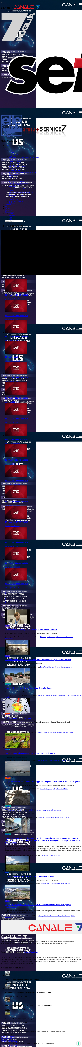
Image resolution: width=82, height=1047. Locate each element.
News (6, 206)
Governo (57, 667)
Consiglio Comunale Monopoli (18, 183)
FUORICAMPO (14, 165)
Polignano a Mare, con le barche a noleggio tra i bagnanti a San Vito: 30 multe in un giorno (42, 782)
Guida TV (8, 205)
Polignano (49, 789)
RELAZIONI (13, 169)
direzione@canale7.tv (31, 952)
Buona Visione (13, 178)
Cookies (3, 1042)
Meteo (40, 732)
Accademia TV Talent (16, 196)
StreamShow (13, 1045)
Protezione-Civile (61, 732)
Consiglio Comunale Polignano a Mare (21, 192)
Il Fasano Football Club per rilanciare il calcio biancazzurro (29, 876)
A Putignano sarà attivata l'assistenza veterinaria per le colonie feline (33, 810)
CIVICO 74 (12, 179)
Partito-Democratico (51, 916)
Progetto (67, 883)
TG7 (6, 147)
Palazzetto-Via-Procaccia (63, 695)
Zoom (11, 190)
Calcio (47, 883)
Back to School (13, 199)
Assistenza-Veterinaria (62, 817)
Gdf (54, 789)
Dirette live (8, 210)
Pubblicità (12, 203)
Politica (7, 626)
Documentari (13, 197)
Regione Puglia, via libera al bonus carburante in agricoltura (30, 753)
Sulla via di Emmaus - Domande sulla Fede (22, 172)
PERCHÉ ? (12, 156)
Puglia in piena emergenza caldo (18, 718)
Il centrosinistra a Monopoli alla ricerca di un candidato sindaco (31, 630)
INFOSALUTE (14, 174)
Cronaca (7, 714)
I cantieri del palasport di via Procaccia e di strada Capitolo (29, 688)
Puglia (45, 732)
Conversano (44, 855)
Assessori (69, 667)
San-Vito (43, 789)
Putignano (41, 817)
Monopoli (43, 637)
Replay (11, 194)
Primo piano (12, 187)
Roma (42, 667)
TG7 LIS (12, 152)
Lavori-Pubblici (50, 695)
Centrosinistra (51, 637)
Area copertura (9, 212)
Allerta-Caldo (51, 732)
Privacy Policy (12, 1042)
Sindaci (62, 667)
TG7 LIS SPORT (14, 170)
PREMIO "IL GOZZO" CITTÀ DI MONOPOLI (24, 158)
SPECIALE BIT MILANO (17, 181)
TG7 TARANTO (14, 154)
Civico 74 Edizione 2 (15, 185)
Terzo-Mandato (49, 667)
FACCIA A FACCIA (15, 163)
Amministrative (9, 638)
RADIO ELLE (13, 176)
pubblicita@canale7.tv (8, 1040)
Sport (6, 872)
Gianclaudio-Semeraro (57, 883)
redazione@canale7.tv (8, 1038)
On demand (8, 149)
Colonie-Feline (49, 817)
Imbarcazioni (60, 789)
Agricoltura (52, 760)
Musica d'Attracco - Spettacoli (18, 188)
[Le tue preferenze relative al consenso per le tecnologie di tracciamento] (78, 1043)
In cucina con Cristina (16, 201)
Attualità (7, 684)
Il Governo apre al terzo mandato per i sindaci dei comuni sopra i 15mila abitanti (38, 660)
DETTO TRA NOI (15, 161)
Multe (66, 789)
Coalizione (69, 637)
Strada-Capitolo (76, 695)
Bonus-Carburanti (61, 760)
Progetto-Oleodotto (64, 916)
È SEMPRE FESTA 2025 (17, 160)
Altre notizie (9, 918)
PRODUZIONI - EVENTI (17, 167)
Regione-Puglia (43, 760)
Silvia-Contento (61, 637)
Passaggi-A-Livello (55, 855)
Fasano (42, 883)
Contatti (7, 208)
